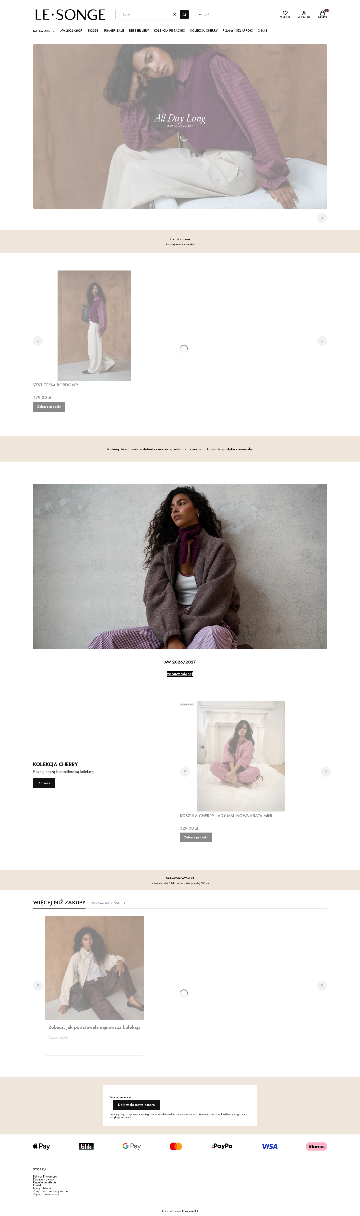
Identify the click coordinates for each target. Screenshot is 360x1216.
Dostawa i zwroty (43, 1179)
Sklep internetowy (178, 1211)
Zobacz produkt (49, 407)
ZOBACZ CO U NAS (105, 903)
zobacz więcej (180, 674)
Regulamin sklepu (44, 1182)
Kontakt (37, 1185)
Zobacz (44, 783)
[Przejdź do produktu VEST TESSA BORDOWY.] (94, 325)
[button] (184, 14)
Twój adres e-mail (120, 1097)
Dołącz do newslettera (136, 1104)
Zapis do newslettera (46, 1194)
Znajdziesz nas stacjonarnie (50, 1191)
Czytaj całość (58, 1037)
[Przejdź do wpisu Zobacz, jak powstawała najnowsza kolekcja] (94, 968)
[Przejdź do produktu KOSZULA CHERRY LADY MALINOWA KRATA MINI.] (241, 756)
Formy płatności (43, 1188)
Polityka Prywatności (45, 1176)
